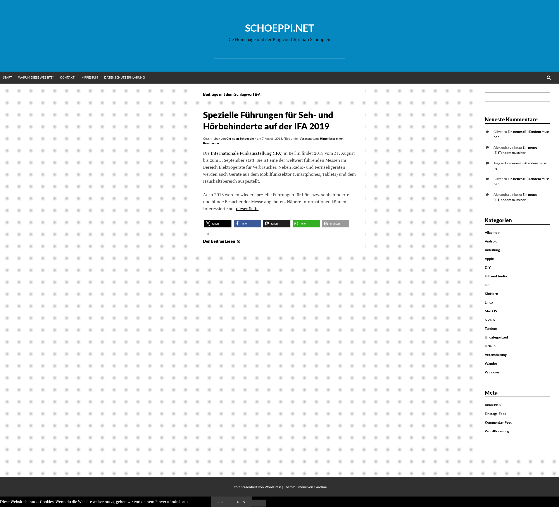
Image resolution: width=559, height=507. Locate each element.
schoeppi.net (279, 28)
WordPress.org (497, 431)
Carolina (320, 487)
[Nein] (259, 503)
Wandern (492, 363)
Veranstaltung (309, 138)
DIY (488, 267)
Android (491, 241)
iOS (487, 285)
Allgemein (492, 232)
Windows (492, 372)
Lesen (222, 241)
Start (7, 77)
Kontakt (67, 77)
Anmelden (493, 405)
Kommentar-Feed (498, 422)
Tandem (491, 328)
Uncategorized (496, 337)
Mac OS (491, 311)
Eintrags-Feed (495, 413)
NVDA (490, 320)
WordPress (272, 487)
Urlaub (490, 346)
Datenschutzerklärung (124, 77)
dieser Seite (247, 208)
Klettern (491, 293)
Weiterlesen (200, 501)
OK (220, 502)
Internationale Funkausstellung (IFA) (247, 153)
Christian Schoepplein (241, 138)
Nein (241, 502)
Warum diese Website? (36, 77)
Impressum (89, 77)
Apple (489, 258)
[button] (217, 223)
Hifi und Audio (496, 276)
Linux (489, 302)
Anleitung (492, 250)
